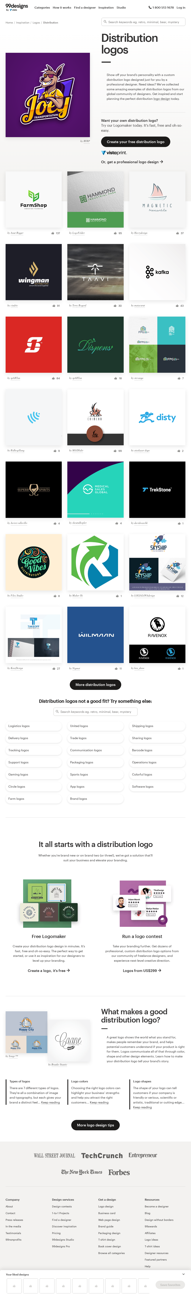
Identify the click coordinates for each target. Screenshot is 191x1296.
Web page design (109, 1219)
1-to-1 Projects (60, 1213)
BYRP (87, 141)
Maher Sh (77, 595)
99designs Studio (63, 1239)
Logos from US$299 (140, 970)
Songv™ (13, 1056)
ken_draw (139, 668)
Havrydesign (140, 233)
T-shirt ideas (152, 1246)
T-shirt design (106, 1239)
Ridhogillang (17, 450)
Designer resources (156, 1253)
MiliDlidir (77, 450)
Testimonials (13, 1233)
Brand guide (105, 1226)
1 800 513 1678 (163, 7)
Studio (121, 7)
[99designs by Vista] (17, 7)
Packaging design (109, 1233)
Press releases (14, 1219)
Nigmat (76, 668)
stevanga (138, 378)
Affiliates (150, 1233)
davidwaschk (141, 523)
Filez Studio (17, 595)
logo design (162, 98)
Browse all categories (111, 1253)
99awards (151, 1226)
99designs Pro (61, 1246)
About (9, 1206)
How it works (62, 7)
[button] (183, 1274)
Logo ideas (151, 1239)
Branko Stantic (59, 1064)
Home (10, 22)
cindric (14, 305)
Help (148, 1266)
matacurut (139, 305)
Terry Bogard (79, 305)
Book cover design (109, 1246)
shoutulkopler (79, 522)
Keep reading (50, 1102)
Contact (10, 1213)
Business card (106, 1213)
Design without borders (159, 1219)
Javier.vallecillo (19, 523)
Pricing (56, 1233)
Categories (42, 7)
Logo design (105, 1206)
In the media (13, 1226)
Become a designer (157, 1206)
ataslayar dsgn (142, 450)
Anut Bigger (17, 233)
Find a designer (85, 7)
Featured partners (156, 1259)
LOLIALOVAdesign (144, 595)
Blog (147, 1213)
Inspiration (106, 7)
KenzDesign (17, 668)
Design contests (62, 1206)
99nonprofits (13, 1239)
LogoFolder (78, 233)
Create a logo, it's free (46, 970)
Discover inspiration (64, 1226)
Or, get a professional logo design (130, 162)
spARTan (15, 378)
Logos (37, 22)
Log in (181, 7)
